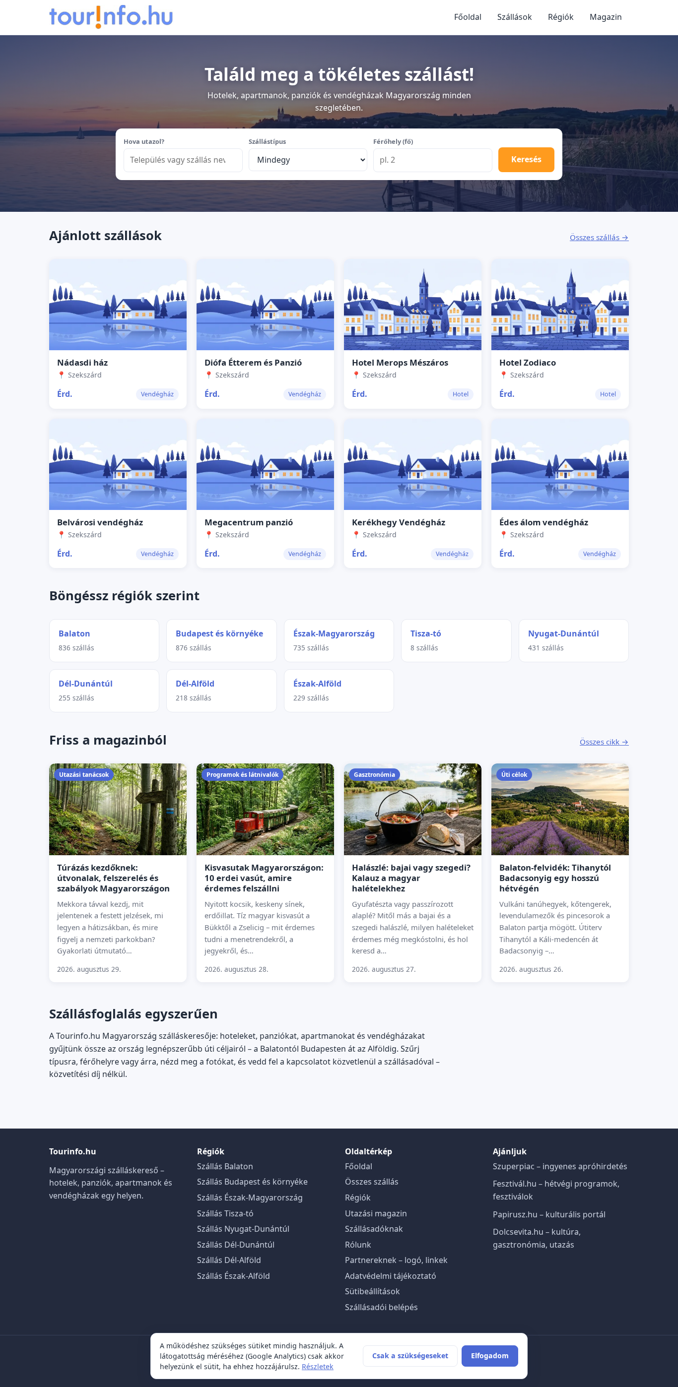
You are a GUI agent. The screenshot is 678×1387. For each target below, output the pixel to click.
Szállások (514, 16)
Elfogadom (490, 1355)
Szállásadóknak (374, 1228)
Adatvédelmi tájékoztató (390, 1275)
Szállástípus (267, 141)
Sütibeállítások (372, 1291)
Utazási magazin (376, 1213)
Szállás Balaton (225, 1166)
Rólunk (358, 1244)
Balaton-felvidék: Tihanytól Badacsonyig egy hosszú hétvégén (555, 878)
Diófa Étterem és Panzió (253, 362)
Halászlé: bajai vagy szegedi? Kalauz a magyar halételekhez (411, 878)
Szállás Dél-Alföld (229, 1260)
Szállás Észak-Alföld (233, 1275)
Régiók (561, 16)
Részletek (318, 1366)
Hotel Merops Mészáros (400, 362)
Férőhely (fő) (393, 141)
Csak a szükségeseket (410, 1355)
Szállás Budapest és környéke (252, 1181)
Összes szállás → (599, 237)
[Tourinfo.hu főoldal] (111, 17)
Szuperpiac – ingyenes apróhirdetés (560, 1166)
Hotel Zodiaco (527, 362)
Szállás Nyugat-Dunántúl (243, 1228)
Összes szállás (372, 1181)
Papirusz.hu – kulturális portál (549, 1214)
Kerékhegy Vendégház (398, 522)
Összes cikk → (604, 742)
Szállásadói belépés (381, 1307)
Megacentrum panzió (248, 522)
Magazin (606, 16)
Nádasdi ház (82, 362)
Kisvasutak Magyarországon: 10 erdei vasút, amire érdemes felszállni (264, 878)
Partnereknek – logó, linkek (396, 1260)
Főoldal (467, 16)
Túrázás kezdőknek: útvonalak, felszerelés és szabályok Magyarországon (113, 878)
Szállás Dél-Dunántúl (235, 1244)
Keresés (526, 159)
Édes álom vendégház (543, 522)
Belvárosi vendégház (100, 522)
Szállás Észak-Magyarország (250, 1197)
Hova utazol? (144, 141)
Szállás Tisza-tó (225, 1213)
